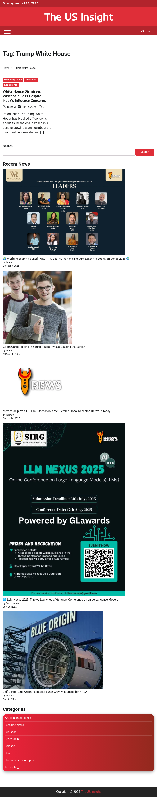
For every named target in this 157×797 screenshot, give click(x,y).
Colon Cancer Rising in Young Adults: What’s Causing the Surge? (44, 347)
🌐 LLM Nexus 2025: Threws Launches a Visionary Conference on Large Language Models (60, 599)
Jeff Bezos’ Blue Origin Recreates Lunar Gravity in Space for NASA (45, 692)
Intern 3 (11, 106)
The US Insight (78, 16)
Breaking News (13, 79)
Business (31, 79)
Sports (9, 753)
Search (8, 146)
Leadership (10, 84)
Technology (12, 767)
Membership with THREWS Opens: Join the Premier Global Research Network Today (56, 411)
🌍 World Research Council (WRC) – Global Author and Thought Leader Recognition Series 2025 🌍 (66, 258)
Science (10, 746)
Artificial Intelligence (18, 718)
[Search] (149, 31)
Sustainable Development (21, 760)
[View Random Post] (143, 31)
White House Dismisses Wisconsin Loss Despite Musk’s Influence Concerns (24, 96)
